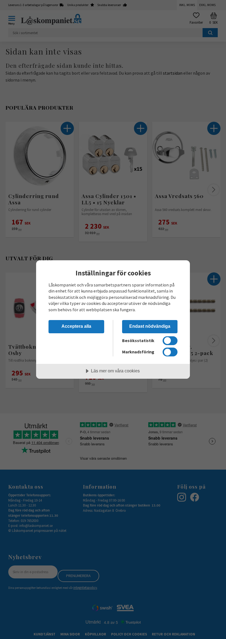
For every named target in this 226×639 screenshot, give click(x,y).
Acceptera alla (76, 326)
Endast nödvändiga (149, 326)
